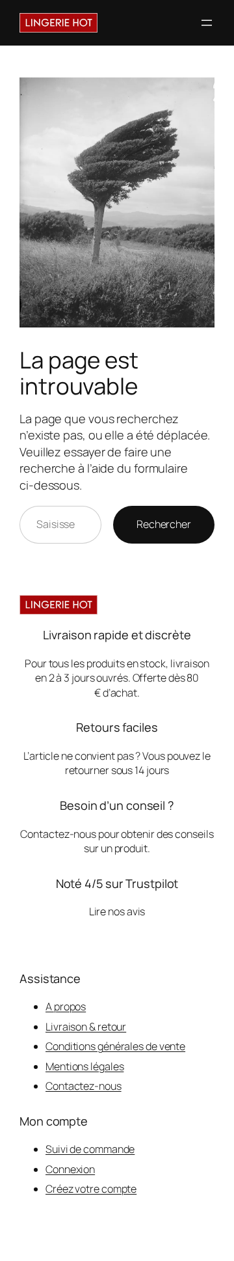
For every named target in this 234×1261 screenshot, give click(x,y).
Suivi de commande (90, 1149)
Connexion (70, 1169)
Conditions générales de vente (115, 1046)
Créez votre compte (91, 1189)
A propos (66, 1006)
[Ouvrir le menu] (206, 23)
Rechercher (163, 524)
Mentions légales (85, 1066)
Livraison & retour (86, 1026)
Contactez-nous (84, 1086)
